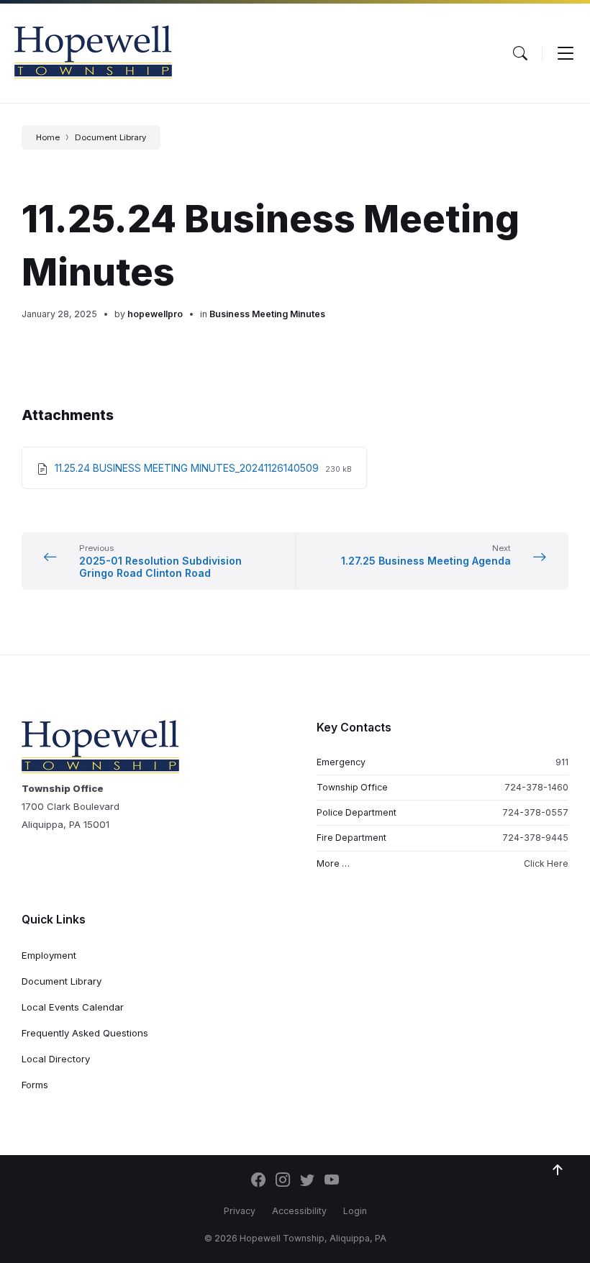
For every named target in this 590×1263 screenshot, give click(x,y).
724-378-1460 (536, 787)
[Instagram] (283, 1181)
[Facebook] (258, 1181)
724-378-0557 (535, 812)
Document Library (110, 137)
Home (48, 137)
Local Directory (56, 1058)
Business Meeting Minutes (267, 314)
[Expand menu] (565, 53)
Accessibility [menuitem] (299, 1210)
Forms (35, 1084)
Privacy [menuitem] (239, 1210)
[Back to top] (557, 1170)
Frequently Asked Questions (85, 1033)
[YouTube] (331, 1181)
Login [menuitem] (355, 1210)
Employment (49, 955)
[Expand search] (520, 53)
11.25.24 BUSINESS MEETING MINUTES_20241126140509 (188, 468)
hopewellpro (155, 314)
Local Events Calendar (73, 1007)
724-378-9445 (535, 837)
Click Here (546, 863)
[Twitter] (307, 1181)
